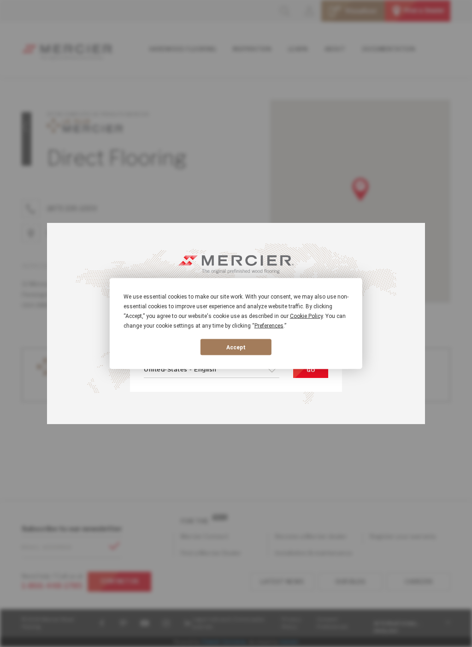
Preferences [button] (268, 326)
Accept (236, 347)
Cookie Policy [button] (306, 316)
